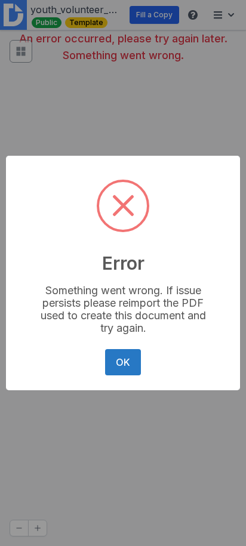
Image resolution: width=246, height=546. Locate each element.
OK (123, 362)
